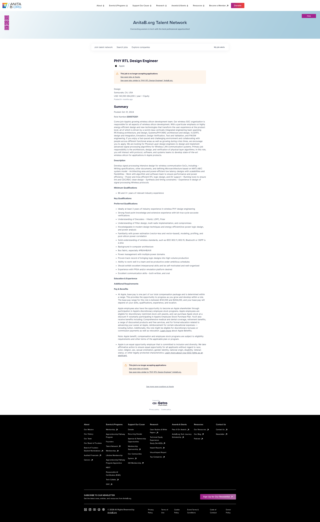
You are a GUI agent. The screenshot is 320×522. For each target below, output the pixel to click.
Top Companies (156, 457)
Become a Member (217, 5)
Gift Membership (134, 463)
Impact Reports (156, 447)
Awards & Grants (179, 5)
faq (309, 16)
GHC (108, 484)
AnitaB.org (112, 512)
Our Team (88, 438)
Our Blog (197, 434)
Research (160, 5)
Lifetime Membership (114, 455)
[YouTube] (94, 509)
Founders (110, 441)
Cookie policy (166, 409)
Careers (87, 460)
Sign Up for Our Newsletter (216, 496)
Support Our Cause (140, 5)
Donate (131, 429)
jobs (122, 47)
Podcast (197, 438)
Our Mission (89, 429)
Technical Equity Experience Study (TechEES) (156, 440)
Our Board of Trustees (93, 443)
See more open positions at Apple (160, 386)
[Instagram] (7, 17)
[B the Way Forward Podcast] (103, 509)
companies (141, 47)
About (99, 5)
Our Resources (200, 429)
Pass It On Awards (179, 429)
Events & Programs (117, 5)
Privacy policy (154, 409)
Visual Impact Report (158, 452)
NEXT (108, 467)
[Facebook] (7, 22)
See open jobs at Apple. (130, 77)
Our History (88, 434)
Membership (111, 450)
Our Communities (135, 454)
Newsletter (220, 434)
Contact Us (220, 429)
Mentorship (110, 429)
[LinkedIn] (7, 27)
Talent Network (112, 446)
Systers (131, 458)
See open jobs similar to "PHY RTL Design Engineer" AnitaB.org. (146, 80)
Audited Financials (91, 455)
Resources (197, 5)
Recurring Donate (135, 434)
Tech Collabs (111, 479)
